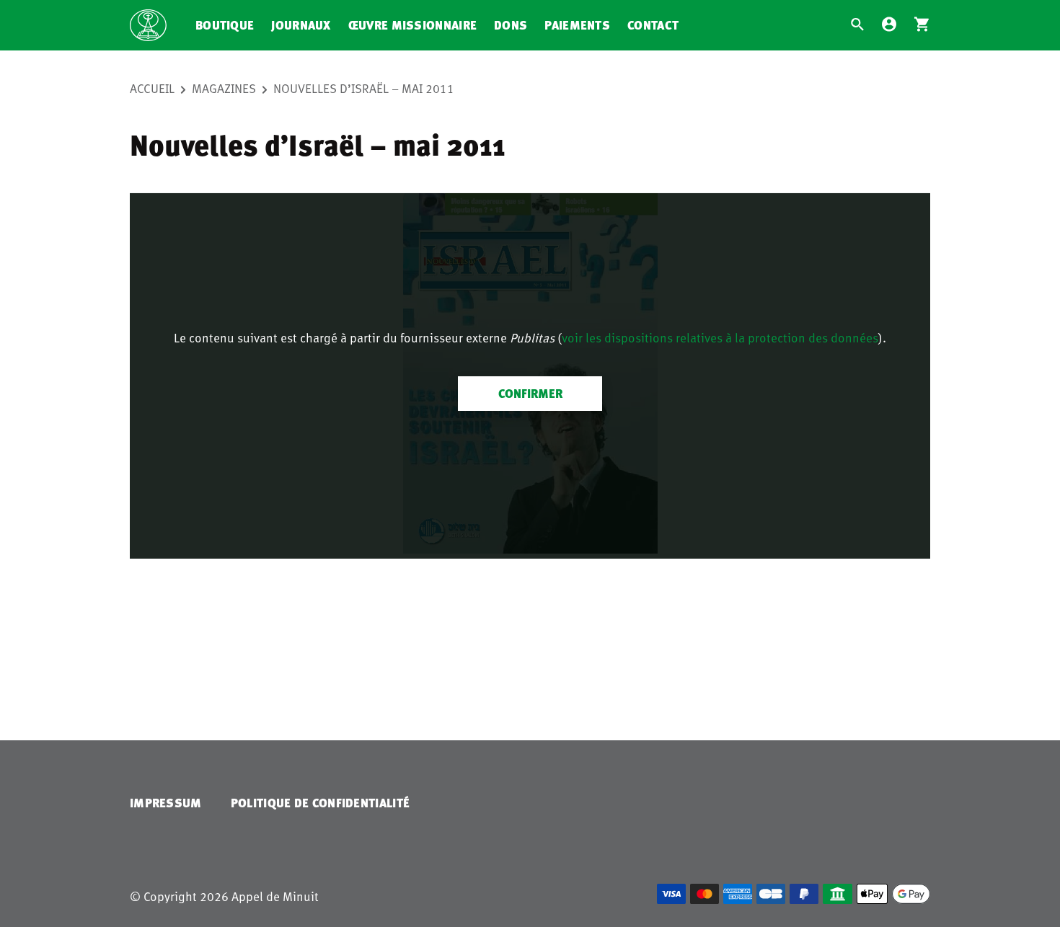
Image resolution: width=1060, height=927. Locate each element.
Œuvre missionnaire (412, 25)
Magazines (224, 88)
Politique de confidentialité (320, 803)
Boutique (224, 25)
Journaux (300, 25)
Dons (510, 25)
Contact (653, 25)
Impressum (166, 803)
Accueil (152, 88)
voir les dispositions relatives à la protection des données (720, 337)
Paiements (577, 25)
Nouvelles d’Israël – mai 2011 (363, 88)
